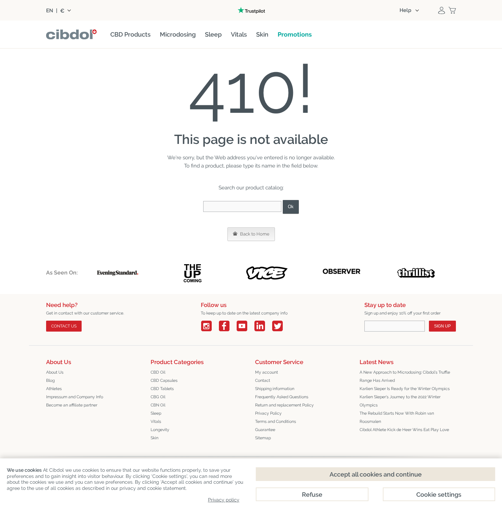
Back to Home (254, 234)
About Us (55, 372)
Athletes (54, 388)
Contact (262, 380)
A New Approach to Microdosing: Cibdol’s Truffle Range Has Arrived (405, 376)
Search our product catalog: (251, 188)
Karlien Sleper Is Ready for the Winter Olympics (405, 388)
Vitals (156, 421)
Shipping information (274, 388)
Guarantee (265, 429)
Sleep (156, 413)
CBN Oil (158, 405)
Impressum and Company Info (74, 396)
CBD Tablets (162, 388)
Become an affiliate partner (71, 405)
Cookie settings (438, 494)
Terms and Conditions (275, 421)
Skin (154, 438)
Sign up (442, 326)
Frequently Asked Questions (281, 396)
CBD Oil (158, 372)
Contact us (63, 326)
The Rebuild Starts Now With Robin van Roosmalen (397, 417)
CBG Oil (158, 396)
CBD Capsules (164, 380)
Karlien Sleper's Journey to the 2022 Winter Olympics (400, 400)
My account (266, 372)
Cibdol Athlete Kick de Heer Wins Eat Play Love (404, 429)
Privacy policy (223, 500)
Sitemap (263, 438)
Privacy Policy (268, 413)
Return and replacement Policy (284, 405)
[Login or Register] (441, 10)
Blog (50, 380)
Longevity (160, 429)
